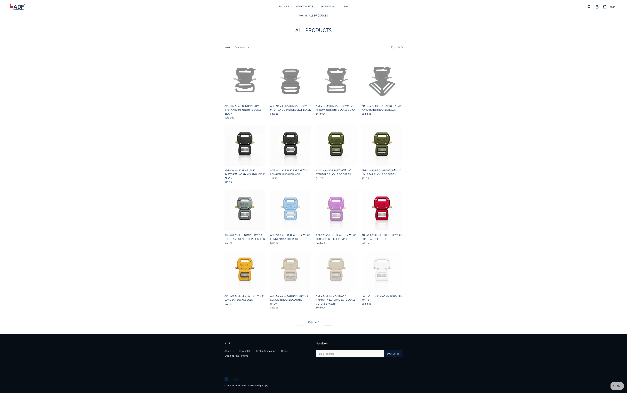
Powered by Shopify (259, 385)
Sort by (228, 47)
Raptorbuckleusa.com (241, 385)
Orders (284, 351)
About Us (229, 351)
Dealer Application (266, 351)
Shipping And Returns (236, 355)
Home (303, 15)
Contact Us (245, 351)
